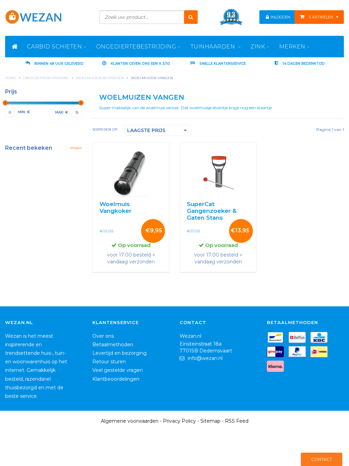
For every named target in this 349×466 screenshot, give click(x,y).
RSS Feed (236, 421)
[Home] (15, 46)
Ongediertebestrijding (46, 78)
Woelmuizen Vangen (152, 78)
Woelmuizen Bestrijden (100, 78)
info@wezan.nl (205, 358)
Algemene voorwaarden (129, 421)
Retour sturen (109, 362)
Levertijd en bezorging (119, 353)
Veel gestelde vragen (117, 370)
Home (10, 78)
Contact (321, 459)
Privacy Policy (179, 421)
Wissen (76, 148)
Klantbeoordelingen (115, 379)
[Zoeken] (191, 17)
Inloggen (280, 17)
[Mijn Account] (267, 17)
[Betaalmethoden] (277, 338)
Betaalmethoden (112, 344)
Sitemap (210, 421)
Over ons (103, 336)
